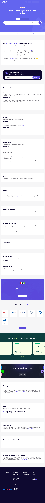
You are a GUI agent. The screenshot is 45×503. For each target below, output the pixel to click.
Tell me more (22, 374)
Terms (8, 496)
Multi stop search (16, 485)
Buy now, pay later (16, 475)
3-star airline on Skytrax (12, 58)
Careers (33, 479)
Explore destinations (22, 295)
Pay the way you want (16, 478)
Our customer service (16, 480)
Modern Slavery (34, 480)
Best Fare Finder (15, 483)
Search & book (15, 484)
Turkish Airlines (22, 391)
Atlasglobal (17, 391)
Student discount (15, 488)
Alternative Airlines (25, 262)
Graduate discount (16, 489)
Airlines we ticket (15, 474)
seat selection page (31, 428)
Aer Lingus (27, 49)
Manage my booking (25, 474)
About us (33, 474)
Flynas (19, 56)
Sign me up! (36, 77)
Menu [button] (42, 1)
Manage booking (36, 1)
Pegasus (8, 51)
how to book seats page (23, 459)
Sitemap (12, 496)
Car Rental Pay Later (16, 477)
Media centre (34, 478)
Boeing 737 (30, 50)
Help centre (24, 475)
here (23, 125)
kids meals (18, 196)
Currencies (14, 487)
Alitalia (17, 56)
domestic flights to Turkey (17, 290)
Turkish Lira (38, 60)
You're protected (15, 479)
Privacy (4, 496)
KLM (21, 56)
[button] (26, 2)
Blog (32, 477)
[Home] (4, 2)
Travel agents (15, 482)
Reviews (33, 475)
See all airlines (22, 327)
